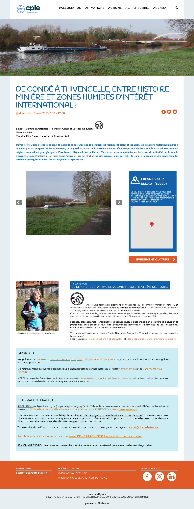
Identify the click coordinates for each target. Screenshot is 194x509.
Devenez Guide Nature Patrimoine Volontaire (152, 339)
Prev (19, 202)
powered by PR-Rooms (97, 503)
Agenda (159, 7)
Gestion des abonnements (31, 473)
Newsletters (23, 469)
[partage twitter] (169, 111)
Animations (95, 7)
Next (119, 202)
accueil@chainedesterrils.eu (144, 427)
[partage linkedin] (175, 111)
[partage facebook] (163, 111)
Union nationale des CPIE (72, 473)
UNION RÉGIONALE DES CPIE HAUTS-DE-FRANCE (82, 478)
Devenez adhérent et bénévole (105, 339)
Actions (115, 7)
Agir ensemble (137, 7)
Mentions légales (97, 494)
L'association (70, 7)
